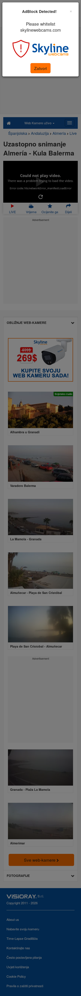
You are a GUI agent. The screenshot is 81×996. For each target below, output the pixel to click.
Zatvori (40, 68)
